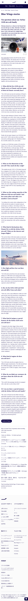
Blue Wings (7, 10)
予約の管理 (12, 6)
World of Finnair (14, 10)
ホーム (2, 10)
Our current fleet (5, 57)
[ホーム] (14, 2)
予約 (6, 6)
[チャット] (26, 598)
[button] (2, 2)
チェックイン (19, 6)
